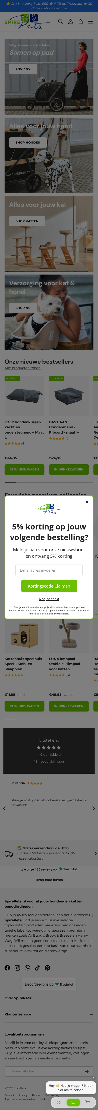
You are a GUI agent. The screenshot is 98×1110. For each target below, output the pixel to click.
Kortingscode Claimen (49, 586)
